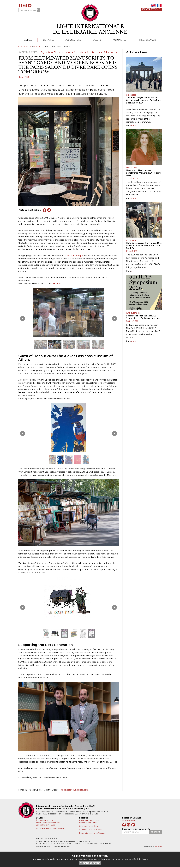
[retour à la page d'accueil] (27, 810)
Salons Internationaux (45, 825)
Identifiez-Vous (151, 9)
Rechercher (38, 10)
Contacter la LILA (129, 820)
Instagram (25, 5)
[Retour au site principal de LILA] (90, 12)
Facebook (20, 5)
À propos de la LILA (44, 820)
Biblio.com (158, 846)
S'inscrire (155, 832)
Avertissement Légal (43, 846)
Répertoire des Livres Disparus (92, 833)
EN (153, 5)
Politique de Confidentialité (134, 859)
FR (159, 5)
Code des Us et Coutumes (90, 830)
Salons (97, 40)
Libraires (48, 40)
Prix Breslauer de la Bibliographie (50, 828)
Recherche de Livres (88, 823)
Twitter (29, 5)
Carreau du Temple (73, 255)
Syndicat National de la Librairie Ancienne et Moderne (79, 52)
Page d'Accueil (24, 47)
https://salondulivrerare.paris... (74, 790)
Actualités (119, 40)
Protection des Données (61, 846)
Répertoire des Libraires (89, 820)
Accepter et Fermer (90, 863)
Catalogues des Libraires (89, 826)
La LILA (28, 40)
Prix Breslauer (147, 40)
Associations (73, 40)
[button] (22, 318)
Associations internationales (48, 823)
